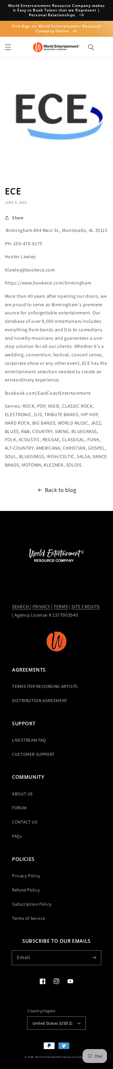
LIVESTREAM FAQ (29, 740)
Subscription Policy (32, 904)
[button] (8, 47)
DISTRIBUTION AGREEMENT (39, 700)
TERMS (61, 606)
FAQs (17, 836)
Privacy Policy (26, 875)
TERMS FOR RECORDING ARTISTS (45, 686)
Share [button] (18, 217)
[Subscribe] (94, 958)
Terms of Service (28, 918)
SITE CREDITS (85, 606)
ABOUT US (22, 794)
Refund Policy (26, 890)
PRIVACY (41, 606)
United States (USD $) (53, 1023)
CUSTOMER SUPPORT (33, 754)
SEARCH (21, 606)
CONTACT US (24, 822)
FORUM (19, 808)
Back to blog (60, 489)
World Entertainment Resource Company (61, 1057)
